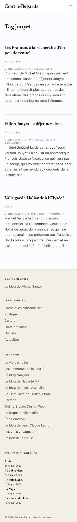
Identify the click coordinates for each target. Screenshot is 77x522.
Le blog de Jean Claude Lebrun (28, 425)
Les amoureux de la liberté (24, 369)
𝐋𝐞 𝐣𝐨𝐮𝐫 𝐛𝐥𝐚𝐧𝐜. (14, 480)
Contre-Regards (21, 6)
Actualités (12, 61)
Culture (10, 320)
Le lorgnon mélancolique (23, 413)
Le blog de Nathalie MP (22, 381)
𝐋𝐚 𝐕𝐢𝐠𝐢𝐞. (10, 489)
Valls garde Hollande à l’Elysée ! (34, 198)
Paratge (10, 400)
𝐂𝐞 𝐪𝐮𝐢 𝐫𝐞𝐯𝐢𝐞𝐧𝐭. (14, 470)
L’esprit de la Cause (19, 438)
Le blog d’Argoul (17, 375)
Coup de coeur (16, 327)
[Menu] (70, 7)
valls (8, 206)
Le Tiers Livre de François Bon (27, 394)
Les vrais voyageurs (19, 432)
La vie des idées (17, 362)
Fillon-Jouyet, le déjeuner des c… (35, 124)
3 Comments (13, 143)
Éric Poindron (15, 419)
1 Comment (56, 214)
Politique (11, 314)
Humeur (10, 333)
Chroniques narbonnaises (23, 308)
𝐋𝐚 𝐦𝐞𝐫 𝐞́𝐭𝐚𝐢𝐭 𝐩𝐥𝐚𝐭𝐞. (17, 498)
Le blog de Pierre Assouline (25, 388)
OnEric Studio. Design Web (25, 406)
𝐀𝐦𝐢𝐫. (8, 461)
